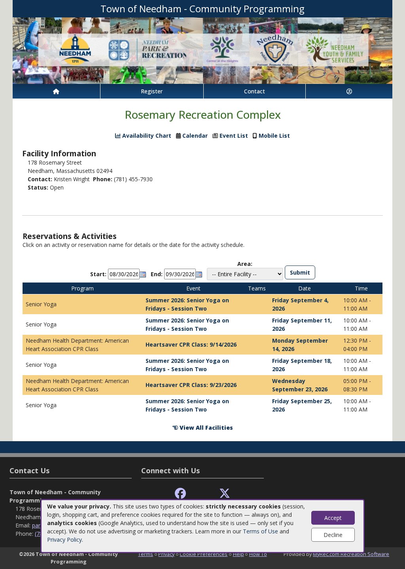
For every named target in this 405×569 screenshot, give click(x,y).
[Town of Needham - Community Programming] (202, 50)
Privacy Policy (64, 539)
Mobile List (274, 135)
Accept (333, 518)
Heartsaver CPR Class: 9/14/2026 (191, 344)
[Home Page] (56, 91)
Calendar (195, 135)
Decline (333, 535)
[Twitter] (224, 493)
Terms (145, 554)
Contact (254, 91)
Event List (234, 135)
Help (238, 554)
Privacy (166, 554)
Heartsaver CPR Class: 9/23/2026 (191, 385)
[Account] (349, 91)
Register (152, 91)
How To (258, 554)
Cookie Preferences (203, 554)
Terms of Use (260, 531)
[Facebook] (180, 493)
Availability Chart (146, 135)
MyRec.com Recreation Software (351, 554)
